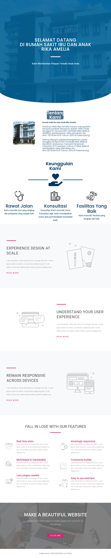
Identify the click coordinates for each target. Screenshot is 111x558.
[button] (55, 535)
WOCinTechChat (57, 553)
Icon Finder (67, 553)
